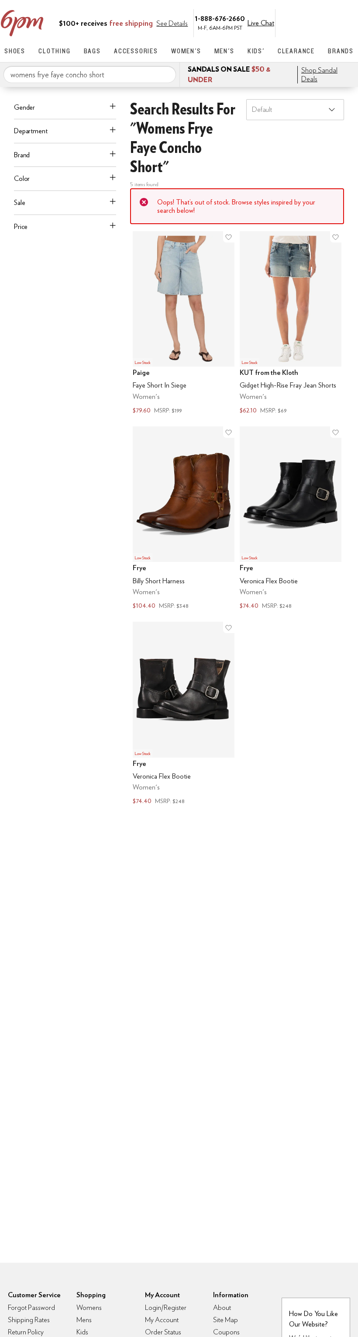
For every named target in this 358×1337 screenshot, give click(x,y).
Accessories (136, 51)
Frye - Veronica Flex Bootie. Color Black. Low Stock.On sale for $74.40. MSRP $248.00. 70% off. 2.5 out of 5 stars (290, 518)
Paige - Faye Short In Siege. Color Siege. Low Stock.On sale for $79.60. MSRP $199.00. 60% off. (183, 323)
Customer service (312, 22)
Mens (84, 1320)
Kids (82, 1332)
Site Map (225, 1320)
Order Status (163, 1332)
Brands (341, 51)
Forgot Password (31, 1307)
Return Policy (26, 1332)
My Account (294, 22)
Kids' (256, 51)
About (222, 1307)
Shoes (14, 51)
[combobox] (89, 74)
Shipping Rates (29, 1320)
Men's (224, 51)
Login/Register (165, 1307)
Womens (89, 1307)
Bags (92, 51)
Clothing (54, 51)
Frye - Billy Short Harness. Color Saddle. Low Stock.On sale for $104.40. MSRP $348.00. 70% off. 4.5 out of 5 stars (183, 518)
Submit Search (166, 74)
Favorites (330, 22)
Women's (186, 51)
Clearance (296, 51)
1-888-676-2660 (220, 18)
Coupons (226, 1332)
